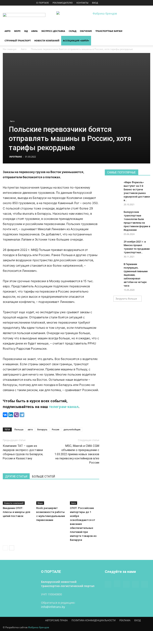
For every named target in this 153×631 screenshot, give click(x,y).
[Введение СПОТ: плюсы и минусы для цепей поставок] (17, 495)
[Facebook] (121, 3)
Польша (18, 429)
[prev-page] (5, 547)
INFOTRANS (15, 156)
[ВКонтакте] (5, 414)
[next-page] (11, 547)
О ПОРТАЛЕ (42, 2)
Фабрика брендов (38, 627)
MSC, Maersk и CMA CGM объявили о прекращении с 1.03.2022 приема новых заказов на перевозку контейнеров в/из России (77, 454)
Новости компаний (46, 40)
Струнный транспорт (18, 40)
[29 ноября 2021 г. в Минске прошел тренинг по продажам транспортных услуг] (113, 245)
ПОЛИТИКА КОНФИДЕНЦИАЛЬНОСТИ (94, 620)
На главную (10, 49)
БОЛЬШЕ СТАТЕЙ (43, 476)
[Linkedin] (134, 3)
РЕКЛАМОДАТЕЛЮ (63, 2)
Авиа (34, 30)
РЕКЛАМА (124, 620)
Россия (55, 429)
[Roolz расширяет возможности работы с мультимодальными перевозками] (51, 495)
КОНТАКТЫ (82, 2)
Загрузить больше (126, 298)
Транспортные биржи (108, 30)
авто (30, 429)
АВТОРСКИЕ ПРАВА (56, 620)
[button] (145, 31)
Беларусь (42, 429)
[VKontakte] (141, 3)
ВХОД (95, 2)
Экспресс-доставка (53, 30)
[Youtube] (147, 3)
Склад (72, 30)
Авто (8, 30)
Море (17, 30)
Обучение (86, 30)
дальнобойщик (72, 429)
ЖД (26, 30)
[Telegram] (22, 414)
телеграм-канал (63, 406)
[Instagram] (127, 3)
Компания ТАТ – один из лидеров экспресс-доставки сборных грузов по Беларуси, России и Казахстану (23, 452)
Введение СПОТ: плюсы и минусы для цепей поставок (16, 512)
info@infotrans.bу (53, 607)
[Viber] (16, 414)
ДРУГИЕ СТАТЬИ (16, 476)
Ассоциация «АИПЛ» (76, 40)
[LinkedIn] (10, 414)
